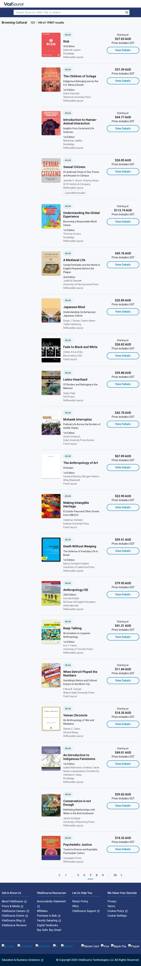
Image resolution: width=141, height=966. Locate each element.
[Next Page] (121, 875)
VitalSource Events (13, 915)
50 (115, 875)
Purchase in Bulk (47, 915)
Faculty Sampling (47, 920)
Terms (111, 906)
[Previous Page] (59, 875)
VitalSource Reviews (14, 925)
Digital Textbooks (47, 925)
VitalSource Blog (12, 920)
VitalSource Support (84, 911)
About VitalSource (13, 901)
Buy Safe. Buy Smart (49, 930)
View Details (123, 50)
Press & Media (11, 906)
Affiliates (42, 911)
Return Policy (80, 901)
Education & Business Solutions (21, 960)
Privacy (111, 901)
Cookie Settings (117, 915)
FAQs (75, 906)
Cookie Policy (116, 911)
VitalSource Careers (14, 911)
